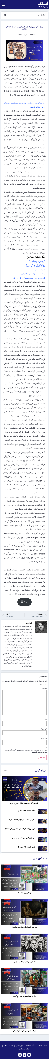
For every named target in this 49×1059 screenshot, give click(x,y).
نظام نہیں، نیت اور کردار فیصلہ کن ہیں (25, 962)
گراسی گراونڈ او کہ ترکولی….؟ (26, 847)
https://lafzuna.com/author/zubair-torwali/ (24, 111)
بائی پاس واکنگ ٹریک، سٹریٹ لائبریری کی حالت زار (20, 828)
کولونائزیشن (40, 270)
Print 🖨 (24, 602)
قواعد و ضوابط (8, 1045)
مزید (5, 770)
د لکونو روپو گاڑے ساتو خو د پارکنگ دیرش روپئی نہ (24, 803)
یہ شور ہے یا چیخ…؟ (24, 892)
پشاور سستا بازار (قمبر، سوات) (26, 810)
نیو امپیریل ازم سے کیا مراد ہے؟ (31, 274)
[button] (3, 5)
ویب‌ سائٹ (43, 738)
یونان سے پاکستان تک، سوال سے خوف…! (24, 927)
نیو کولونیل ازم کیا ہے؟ (35, 265)
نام (45, 719)
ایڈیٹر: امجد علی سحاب (40, 6)
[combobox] (27, 15)
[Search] (4, 15)
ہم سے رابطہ (43, 1045)
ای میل (44, 729)
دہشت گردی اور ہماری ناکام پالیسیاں (24, 1031)
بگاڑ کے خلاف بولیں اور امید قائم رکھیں (24, 996)
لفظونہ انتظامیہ (31, 1045)
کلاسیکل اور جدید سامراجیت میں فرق (28, 278)
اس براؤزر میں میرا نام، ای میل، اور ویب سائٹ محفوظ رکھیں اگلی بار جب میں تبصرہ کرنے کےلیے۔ (26, 751)
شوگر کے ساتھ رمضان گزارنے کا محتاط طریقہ (21, 819)
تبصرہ (44, 688)
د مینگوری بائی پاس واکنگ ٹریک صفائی (23, 838)
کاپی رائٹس (19, 1045)
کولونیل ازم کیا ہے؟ (37, 261)
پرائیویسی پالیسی (24, 1049)
